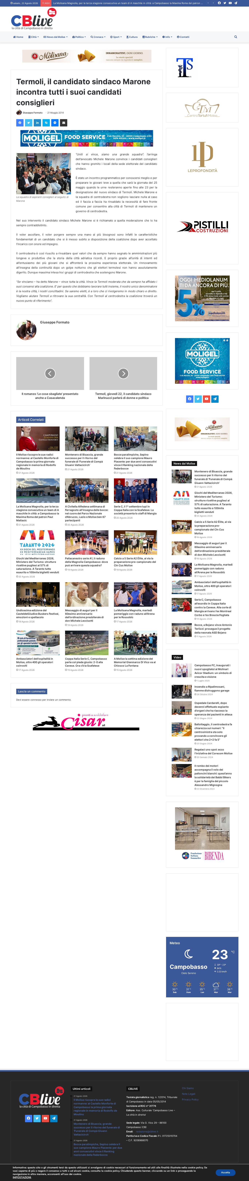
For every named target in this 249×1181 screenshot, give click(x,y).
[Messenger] (55, 122)
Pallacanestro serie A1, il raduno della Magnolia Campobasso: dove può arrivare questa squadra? (86, 562)
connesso (36, 699)
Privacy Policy (190, 1099)
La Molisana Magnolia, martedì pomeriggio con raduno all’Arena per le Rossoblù (134, 614)
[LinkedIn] (37, 122)
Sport (116, 36)
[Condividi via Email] (63, 122)
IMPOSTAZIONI (22, 1177)
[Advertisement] (163, 18)
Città (33, 36)
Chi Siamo (188, 1088)
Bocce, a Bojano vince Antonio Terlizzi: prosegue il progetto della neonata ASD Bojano (213, 628)
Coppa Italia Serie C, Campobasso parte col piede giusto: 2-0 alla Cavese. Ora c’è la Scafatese (86, 662)
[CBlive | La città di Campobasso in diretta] (34, 18)
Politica (79, 36)
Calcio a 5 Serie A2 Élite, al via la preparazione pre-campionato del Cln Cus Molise (135, 562)
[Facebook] (20, 122)
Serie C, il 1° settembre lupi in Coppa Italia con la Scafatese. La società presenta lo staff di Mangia (135, 510)
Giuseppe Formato (32, 112)
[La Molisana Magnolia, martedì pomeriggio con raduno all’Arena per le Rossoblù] (135, 594)
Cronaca (98, 36)
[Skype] (46, 122)
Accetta (225, 1172)
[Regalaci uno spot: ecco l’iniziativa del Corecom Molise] (182, 754)
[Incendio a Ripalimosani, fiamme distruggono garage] (182, 692)
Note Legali (188, 1093)
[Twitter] (28, 122)
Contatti (184, 36)
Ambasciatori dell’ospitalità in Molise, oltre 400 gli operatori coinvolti (34, 662)
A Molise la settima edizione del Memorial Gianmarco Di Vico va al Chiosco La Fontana (135, 662)
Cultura (133, 36)
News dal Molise (55, 36)
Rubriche (150, 36)
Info (167, 36)
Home (19, 36)
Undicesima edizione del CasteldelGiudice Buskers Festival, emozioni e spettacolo (37, 614)
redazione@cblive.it (147, 1131)
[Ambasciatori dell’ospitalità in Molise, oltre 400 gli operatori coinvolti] (38, 643)
